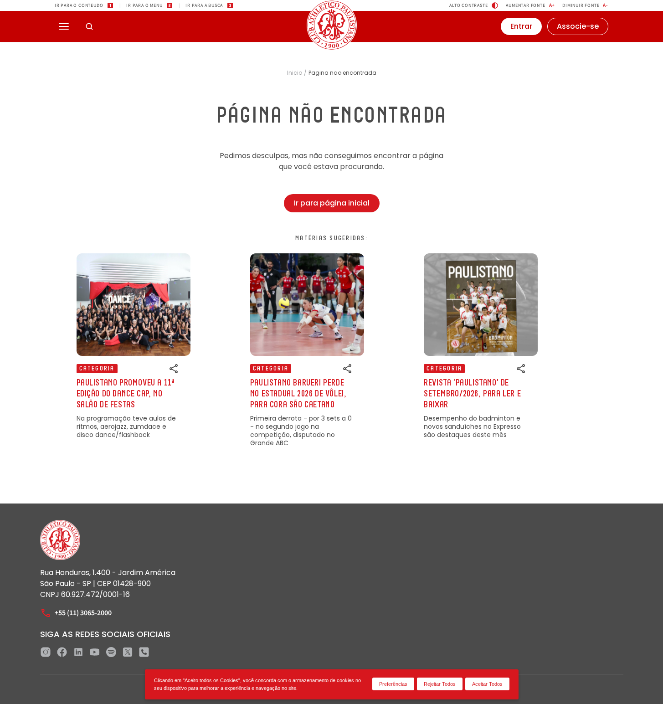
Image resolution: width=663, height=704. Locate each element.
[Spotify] (111, 652)
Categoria (97, 369)
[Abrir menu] (64, 26)
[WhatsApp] (144, 652)
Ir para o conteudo (79, 5)
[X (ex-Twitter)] (127, 652)
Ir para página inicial (332, 203)
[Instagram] (45, 652)
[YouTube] (94, 652)
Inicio (294, 73)
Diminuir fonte (585, 5)
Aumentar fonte (530, 5)
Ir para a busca (204, 5)
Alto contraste (468, 5)
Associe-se (578, 26)
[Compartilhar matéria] (174, 368)
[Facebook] (62, 652)
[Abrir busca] (89, 26)
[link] (133, 346)
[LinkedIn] (78, 652)
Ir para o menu (144, 5)
